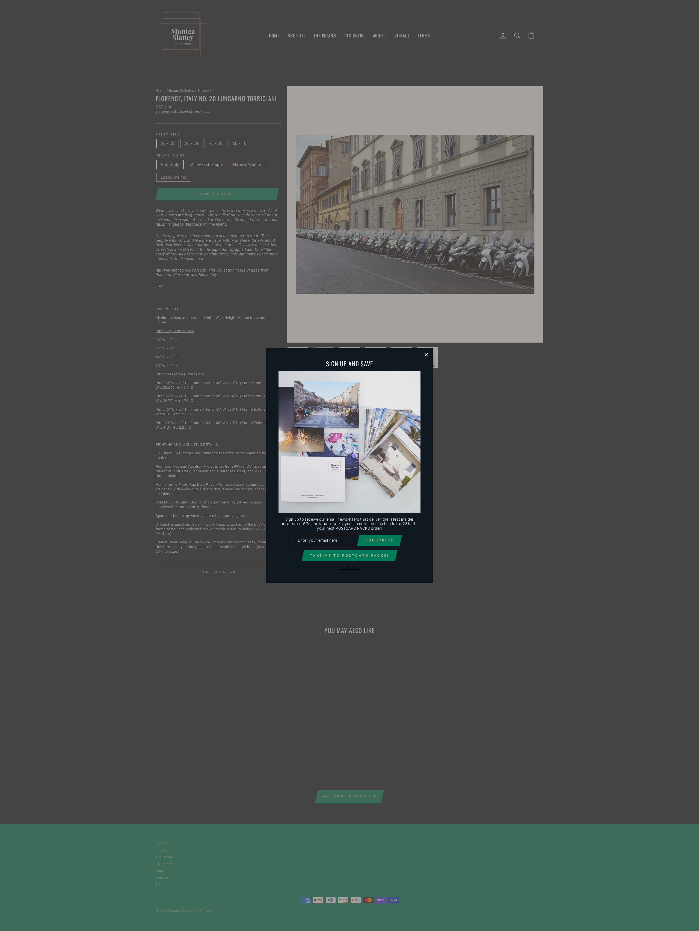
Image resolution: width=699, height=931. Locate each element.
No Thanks (349, 567)
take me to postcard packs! (349, 555)
